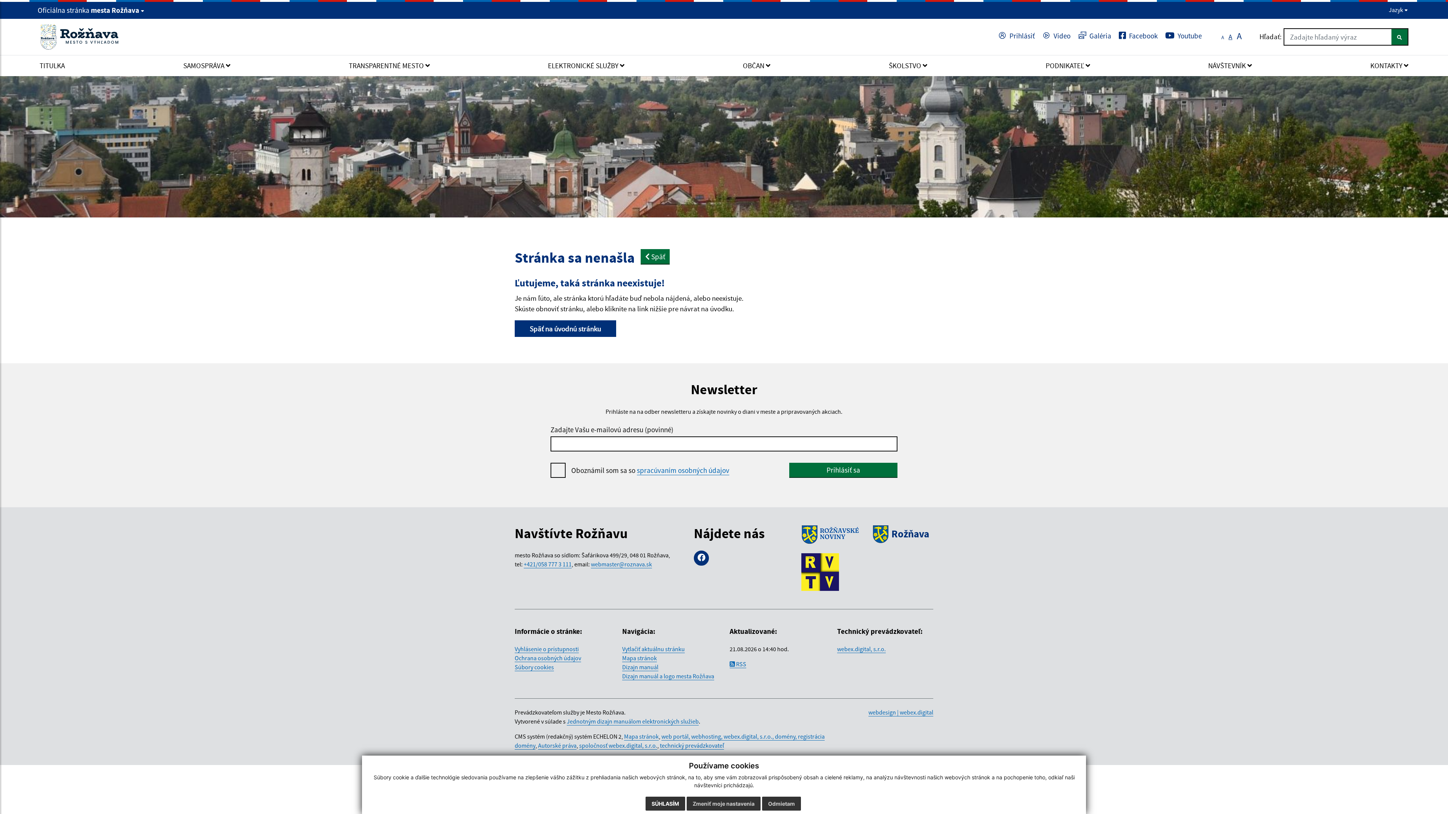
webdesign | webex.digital (900, 712)
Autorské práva (557, 745)
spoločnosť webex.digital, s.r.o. (618, 745)
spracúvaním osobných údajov (683, 470)
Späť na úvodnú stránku (565, 328)
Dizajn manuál (640, 667)
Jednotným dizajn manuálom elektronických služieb (633, 721)
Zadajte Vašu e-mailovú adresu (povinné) (612, 429)
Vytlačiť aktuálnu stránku (653, 649)
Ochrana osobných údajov (548, 658)
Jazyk (1396, 10)
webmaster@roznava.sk (621, 564)
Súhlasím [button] (665, 803)
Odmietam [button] (781, 803)
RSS (740, 664)
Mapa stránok (639, 658)
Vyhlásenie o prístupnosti (547, 649)
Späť (657, 256)
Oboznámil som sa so (650, 470)
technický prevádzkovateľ (692, 745)
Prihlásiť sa (843, 469)
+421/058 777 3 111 (548, 564)
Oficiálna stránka (88, 10)
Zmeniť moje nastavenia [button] (724, 803)
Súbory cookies (534, 667)
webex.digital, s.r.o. (861, 649)
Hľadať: (1270, 36)
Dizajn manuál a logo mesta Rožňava (668, 676)
